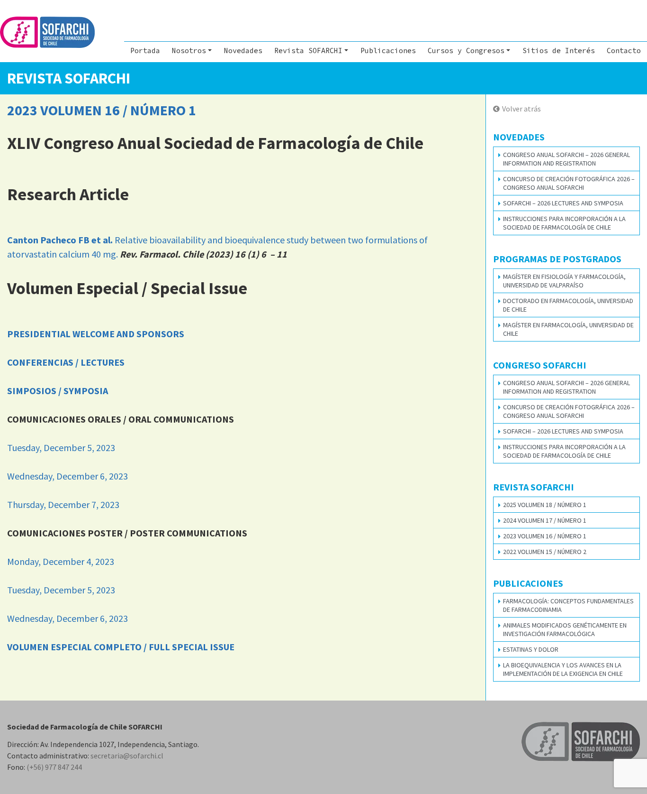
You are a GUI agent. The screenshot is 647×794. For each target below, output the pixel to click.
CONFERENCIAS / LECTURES (66, 362)
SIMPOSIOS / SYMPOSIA (57, 391)
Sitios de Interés (558, 50)
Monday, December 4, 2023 (60, 561)
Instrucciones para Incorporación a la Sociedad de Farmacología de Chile (564, 222)
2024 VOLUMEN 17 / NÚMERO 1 (544, 520)
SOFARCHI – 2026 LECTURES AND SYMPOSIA (563, 203)
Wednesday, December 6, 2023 (67, 476)
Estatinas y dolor (530, 649)
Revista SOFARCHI (308, 50)
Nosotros (189, 50)
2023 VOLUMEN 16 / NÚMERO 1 (544, 536)
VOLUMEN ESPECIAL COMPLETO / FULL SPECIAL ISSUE (120, 647)
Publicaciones (388, 50)
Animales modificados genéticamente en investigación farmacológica (565, 629)
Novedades (243, 50)
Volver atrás (521, 108)
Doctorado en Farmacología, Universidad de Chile (568, 305)
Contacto (624, 50)
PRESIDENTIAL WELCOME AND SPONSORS (95, 334)
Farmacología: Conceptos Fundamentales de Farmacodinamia (568, 605)
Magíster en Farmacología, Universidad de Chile (568, 329)
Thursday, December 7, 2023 (63, 504)
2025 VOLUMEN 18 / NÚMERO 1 (544, 504)
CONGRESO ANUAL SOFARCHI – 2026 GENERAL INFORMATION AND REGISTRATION (566, 158)
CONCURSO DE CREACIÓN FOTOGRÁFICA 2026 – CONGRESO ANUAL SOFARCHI (569, 183)
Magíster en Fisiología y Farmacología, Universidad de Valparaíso (564, 280)
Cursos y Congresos (466, 50)
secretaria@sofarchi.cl (126, 755)
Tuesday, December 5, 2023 (61, 447)
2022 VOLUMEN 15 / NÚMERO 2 (544, 551)
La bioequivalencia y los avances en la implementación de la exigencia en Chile (563, 669)
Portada (145, 50)
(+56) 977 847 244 (54, 767)
